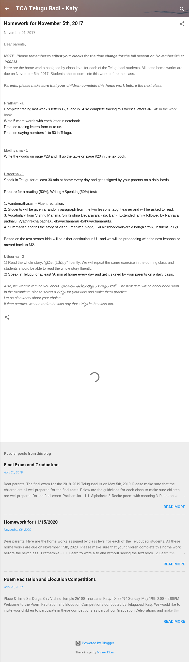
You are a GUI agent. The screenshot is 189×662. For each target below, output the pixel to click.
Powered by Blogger (97, 643)
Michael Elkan (105, 652)
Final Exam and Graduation (31, 464)
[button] (182, 25)
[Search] (182, 9)
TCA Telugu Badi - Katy (47, 8)
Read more (174, 507)
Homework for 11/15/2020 (31, 522)
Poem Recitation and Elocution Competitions (50, 579)
